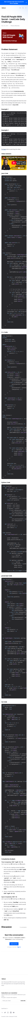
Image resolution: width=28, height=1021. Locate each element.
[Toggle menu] (26, 8)
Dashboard (4, 1008)
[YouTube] (13, 1012)
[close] (26, 2)
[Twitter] (5, 1012)
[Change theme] (20, 8)
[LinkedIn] (10, 1012)
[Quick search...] (23, 8)
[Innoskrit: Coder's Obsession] (3, 8)
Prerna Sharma (15, 25)
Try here (3, 149)
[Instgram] (8, 1012)
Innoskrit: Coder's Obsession (7, 1016)
